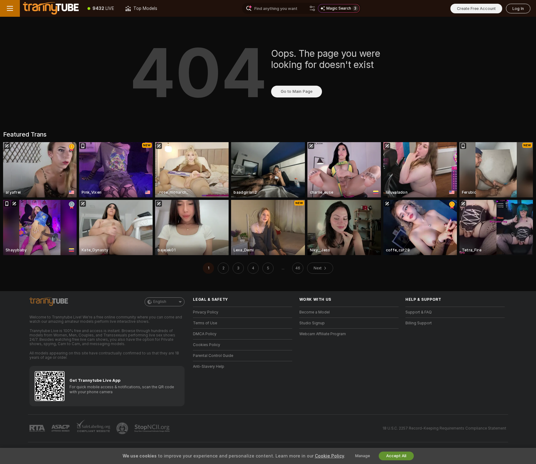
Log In (518, 8)
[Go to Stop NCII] (152, 428)
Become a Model (314, 312)
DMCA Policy (205, 334)
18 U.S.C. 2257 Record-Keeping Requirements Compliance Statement (444, 428)
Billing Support (418, 323)
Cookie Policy (329, 455)
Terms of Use (205, 323)
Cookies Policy (206, 345)
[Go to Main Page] (51, 8)
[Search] (312, 8)
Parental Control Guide (213, 356)
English (159, 302)
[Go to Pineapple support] (122, 428)
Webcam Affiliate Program (322, 334)
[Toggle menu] (10, 8)
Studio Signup (312, 323)
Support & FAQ (418, 312)
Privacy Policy (205, 312)
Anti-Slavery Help (208, 366)
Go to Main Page (296, 91)
